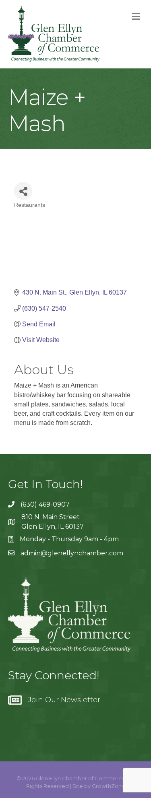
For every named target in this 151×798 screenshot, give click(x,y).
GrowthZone (108, 786)
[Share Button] (23, 191)
